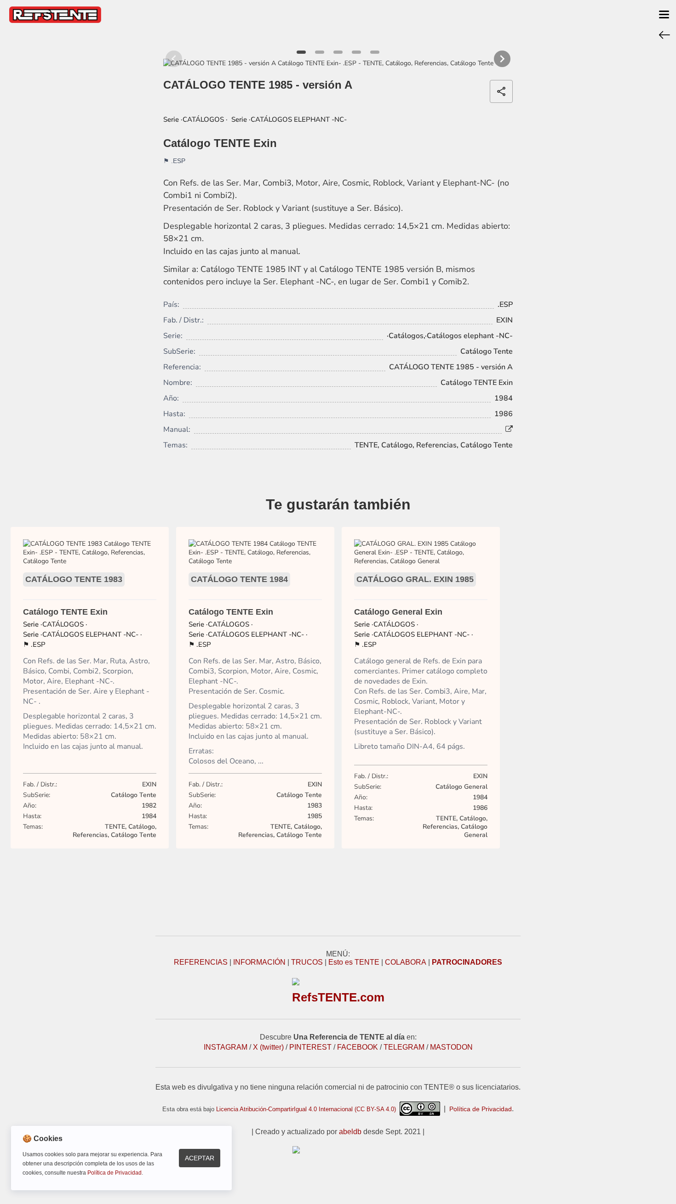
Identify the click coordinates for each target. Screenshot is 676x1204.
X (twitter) (268, 1047)
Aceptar (199, 1158)
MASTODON (451, 1047)
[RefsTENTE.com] (338, 1149)
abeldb (350, 1132)
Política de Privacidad (480, 1109)
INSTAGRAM (225, 1047)
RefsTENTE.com (338, 997)
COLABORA (405, 962)
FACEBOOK (357, 1047)
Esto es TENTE (353, 962)
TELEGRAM (404, 1047)
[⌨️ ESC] (664, 34)
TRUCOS (307, 962)
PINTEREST (310, 1047)
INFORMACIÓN (259, 962)
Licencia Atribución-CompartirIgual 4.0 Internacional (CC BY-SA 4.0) (308, 1109)
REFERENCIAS (201, 962)
